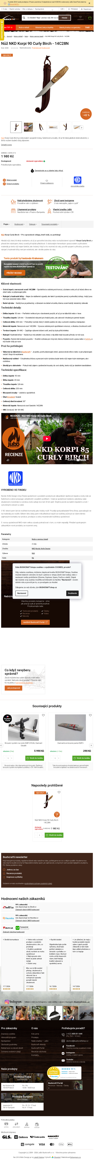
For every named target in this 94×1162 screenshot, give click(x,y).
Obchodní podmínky (9, 1044)
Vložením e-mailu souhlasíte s (27, 883)
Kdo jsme (35, 1034)
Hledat (64, 18)
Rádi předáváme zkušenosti (30, 200)
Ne (33, 558)
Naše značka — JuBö (39, 1041)
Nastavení (21, 593)
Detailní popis (6, 145)
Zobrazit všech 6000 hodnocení (27, 910)
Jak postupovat (13, 688)
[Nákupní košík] (89, 17)
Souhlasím (72, 593)
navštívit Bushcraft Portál (33, 622)
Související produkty (49, 224)
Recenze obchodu (38, 1052)
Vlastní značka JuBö (62, 209)
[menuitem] (8, 27)
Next (91, 745)
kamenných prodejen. (24, 683)
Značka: (77, 180)
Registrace (87, 9)
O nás (5, 9)
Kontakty (35, 1055)
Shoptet (57, 1157)
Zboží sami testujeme (64, 200)
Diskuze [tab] (32, 224)
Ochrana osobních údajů (11, 1052)
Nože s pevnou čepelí (40, 539)
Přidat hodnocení (23, 646)
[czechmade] (23, 727)
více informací (22, 1079)
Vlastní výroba (14, 9)
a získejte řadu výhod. (49, 171)
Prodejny (35, 1037)
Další (87, 27)
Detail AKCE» (14, 4)
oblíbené (80, 19)
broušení (11, 397)
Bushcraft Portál (37, 1048)
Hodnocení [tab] (18, 224)
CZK (62, 9)
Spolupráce (39, 9)
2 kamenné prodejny (26, 209)
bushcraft (26, 352)
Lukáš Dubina (39, 1157)
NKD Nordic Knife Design (41, 549)
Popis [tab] (6, 224)
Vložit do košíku (36, 758)
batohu (88, 339)
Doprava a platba (8, 1034)
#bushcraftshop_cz (82, 1002)
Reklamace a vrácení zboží (12, 1048)
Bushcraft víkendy (38, 1044)
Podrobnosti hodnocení (41, 48)
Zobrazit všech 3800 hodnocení (27, 921)
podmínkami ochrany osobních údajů (38, 883)
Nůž (2, 138)
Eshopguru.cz (75, 1157)
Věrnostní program (8, 1037)
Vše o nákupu (27, 9)
